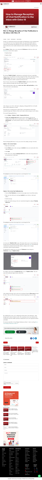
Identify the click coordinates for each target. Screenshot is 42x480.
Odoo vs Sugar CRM (17, 469)
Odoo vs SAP (16, 455)
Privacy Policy (31, 478)
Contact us (4, 461)
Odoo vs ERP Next (17, 461)
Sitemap (3, 465)
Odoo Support (10, 462)
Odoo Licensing (11, 474)
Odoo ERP (17, 450)
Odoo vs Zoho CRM (17, 472)
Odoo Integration (11, 459)
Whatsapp (10, 331)
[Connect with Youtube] (37, 472)
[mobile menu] (40, 3)
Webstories (4, 464)
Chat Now (22, 331)
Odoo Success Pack (3, 456)
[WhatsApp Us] (39, 476)
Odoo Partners (3, 459)
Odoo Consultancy (11, 468)
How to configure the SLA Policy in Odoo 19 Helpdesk (6, 353)
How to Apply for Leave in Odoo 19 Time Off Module (28, 353)
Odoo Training (10, 471)
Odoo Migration (11, 465)
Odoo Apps (4, 453)
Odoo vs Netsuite (17, 464)
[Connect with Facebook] (34, 468)
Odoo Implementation (12, 457)
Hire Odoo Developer (11, 454)
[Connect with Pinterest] (35, 470)
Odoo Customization (11, 451)
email (31, 244)
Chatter (29, 173)
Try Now (28, 1)
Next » (37, 342)
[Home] (5, 5)
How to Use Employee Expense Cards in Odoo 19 (21, 353)
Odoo (3, 451)
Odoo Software (17, 452)
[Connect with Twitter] (37, 468)
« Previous (5, 342)
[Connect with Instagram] (35, 472)
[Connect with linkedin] (37, 470)
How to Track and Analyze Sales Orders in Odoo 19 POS (13, 354)
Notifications (5, 50)
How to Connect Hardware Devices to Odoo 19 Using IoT (35, 351)
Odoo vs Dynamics (17, 458)
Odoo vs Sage (16, 467)
